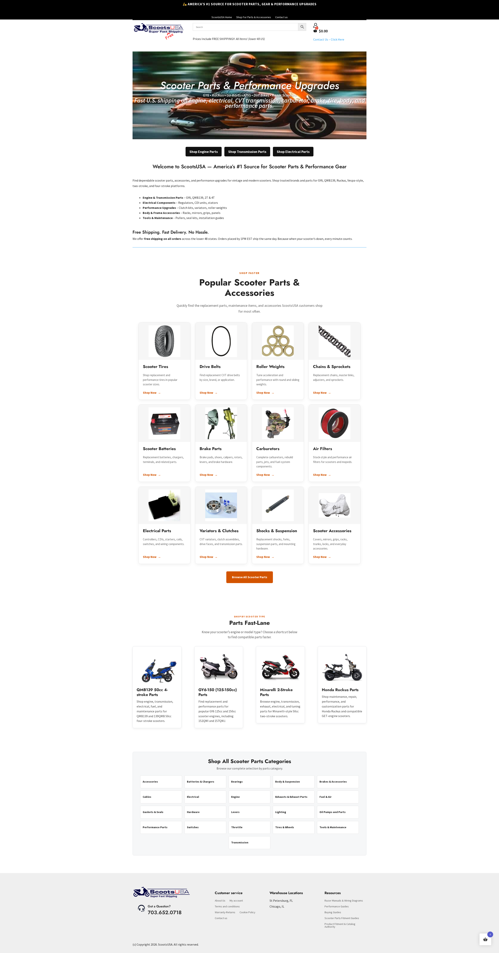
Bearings (237, 781)
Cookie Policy (247, 912)
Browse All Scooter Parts (249, 577)
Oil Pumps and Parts (332, 812)
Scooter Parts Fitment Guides (342, 918)
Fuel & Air (325, 797)
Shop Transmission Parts (247, 151)
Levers (235, 812)
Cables (147, 797)
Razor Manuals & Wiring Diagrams (344, 900)
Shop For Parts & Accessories (253, 17)
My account (236, 900)
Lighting (280, 812)
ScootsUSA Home (221, 17)
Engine (235, 797)
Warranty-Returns (225, 912)
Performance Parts (155, 827)
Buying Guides (333, 912)
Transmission (239, 842)
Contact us (281, 17)
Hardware (193, 812)
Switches (193, 827)
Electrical (193, 797)
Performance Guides (337, 906)
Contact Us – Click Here (328, 39)
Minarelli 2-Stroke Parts (276, 692)
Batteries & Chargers (200, 781)
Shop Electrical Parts (293, 151)
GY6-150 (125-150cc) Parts (217, 692)
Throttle (236, 827)
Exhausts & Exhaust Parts (291, 797)
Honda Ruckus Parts (340, 690)
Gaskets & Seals (153, 812)
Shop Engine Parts (203, 151)
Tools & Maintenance (332, 827)
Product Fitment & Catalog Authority (340, 925)
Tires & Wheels (284, 827)
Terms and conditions (227, 906)
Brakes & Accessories (333, 781)
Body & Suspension (287, 781)
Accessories (150, 781)
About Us (220, 900)
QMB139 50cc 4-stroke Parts (152, 692)
